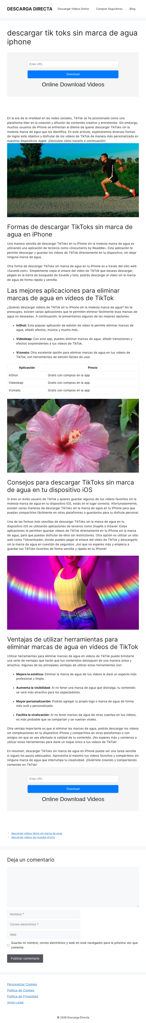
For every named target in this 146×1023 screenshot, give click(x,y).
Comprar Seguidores (109, 8)
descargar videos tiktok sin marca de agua (36, 833)
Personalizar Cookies (22, 984)
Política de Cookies (20, 990)
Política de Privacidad (22, 996)
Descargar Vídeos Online (73, 8)
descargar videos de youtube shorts (33, 837)
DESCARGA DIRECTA (30, 9)
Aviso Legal (15, 1002)
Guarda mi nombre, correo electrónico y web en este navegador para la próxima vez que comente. (74, 945)
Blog (132, 8)
